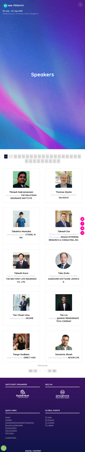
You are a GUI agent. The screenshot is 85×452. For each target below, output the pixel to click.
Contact (8, 420)
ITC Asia (48, 417)
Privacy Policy (10, 428)
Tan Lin (64, 315)
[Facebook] (82, 219)
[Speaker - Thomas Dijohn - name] (63, 185)
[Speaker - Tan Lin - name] (63, 308)
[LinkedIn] (82, 228)
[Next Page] (49, 370)
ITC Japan (49, 425)
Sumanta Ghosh (63, 354)
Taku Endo (63, 273)
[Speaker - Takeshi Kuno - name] (21, 268)
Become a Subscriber (14, 425)
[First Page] (30, 370)
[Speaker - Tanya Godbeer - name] (21, 346)
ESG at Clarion (11, 430)
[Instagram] (82, 233)
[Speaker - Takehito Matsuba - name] (21, 226)
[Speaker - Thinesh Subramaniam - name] (21, 185)
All (6, 156)
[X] (82, 224)
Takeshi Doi (64, 231)
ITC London (49, 422)
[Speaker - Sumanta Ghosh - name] (63, 346)
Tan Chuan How (21, 315)
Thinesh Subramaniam (21, 192)
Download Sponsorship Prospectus (19, 422)
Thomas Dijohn (64, 192)
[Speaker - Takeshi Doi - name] (63, 226)
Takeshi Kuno (21, 273)
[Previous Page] (35, 370)
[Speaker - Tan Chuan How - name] (21, 308)
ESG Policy (9, 433)
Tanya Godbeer (21, 354)
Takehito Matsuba (21, 231)
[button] (80, 5)
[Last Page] (54, 370)
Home (7, 417)
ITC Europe (49, 420)
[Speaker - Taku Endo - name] (63, 268)
